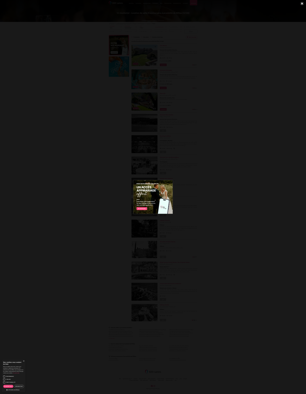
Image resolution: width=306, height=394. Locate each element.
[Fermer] (302, 4)
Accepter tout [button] (8, 386)
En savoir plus (16, 373)
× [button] (23, 361)
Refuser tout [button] (19, 386)
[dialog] (14, 375)
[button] (13, 390)
